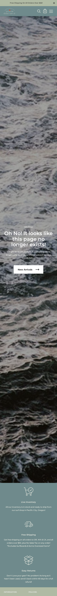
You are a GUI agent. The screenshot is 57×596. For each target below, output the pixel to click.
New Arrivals (25, 269)
